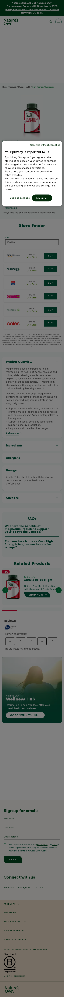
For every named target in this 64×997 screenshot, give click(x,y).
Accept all (42, 198)
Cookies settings (20, 197)
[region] (32, 173)
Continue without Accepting (45, 144)
